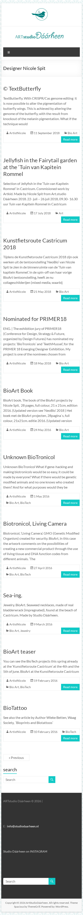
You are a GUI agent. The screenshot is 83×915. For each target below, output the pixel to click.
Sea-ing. (12, 595)
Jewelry (25, 630)
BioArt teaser (19, 651)
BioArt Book (18, 390)
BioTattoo (15, 707)
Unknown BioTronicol (29, 457)
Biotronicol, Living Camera (35, 523)
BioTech (25, 503)
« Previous (16, 757)
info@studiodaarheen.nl (23, 826)
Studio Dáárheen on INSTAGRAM (25, 851)
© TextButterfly (22, 88)
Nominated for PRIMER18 (35, 318)
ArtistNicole (17, 133)
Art (61, 213)
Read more (70, 139)
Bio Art (72, 133)
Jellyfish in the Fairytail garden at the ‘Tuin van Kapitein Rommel (40, 167)
